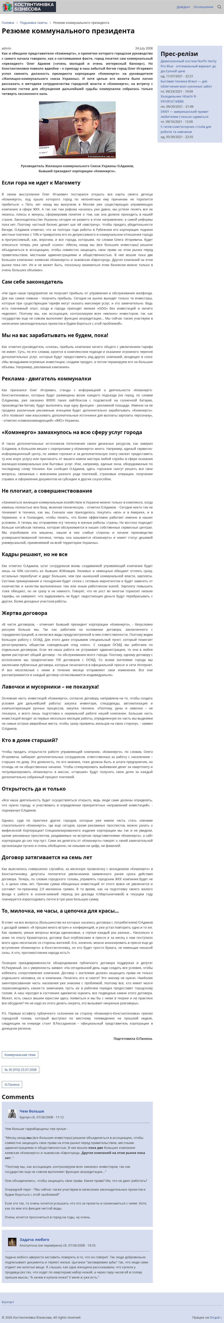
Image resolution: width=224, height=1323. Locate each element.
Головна (8, 23)
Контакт (8, 1302)
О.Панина (12, 1084)
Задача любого (34, 1239)
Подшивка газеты (33, 23)
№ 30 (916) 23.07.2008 (21, 1069)
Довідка (183, 7)
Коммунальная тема (20, 1055)
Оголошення (203, 7)
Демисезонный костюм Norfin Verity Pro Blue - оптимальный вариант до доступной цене (188, 66)
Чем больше (32, 1111)
